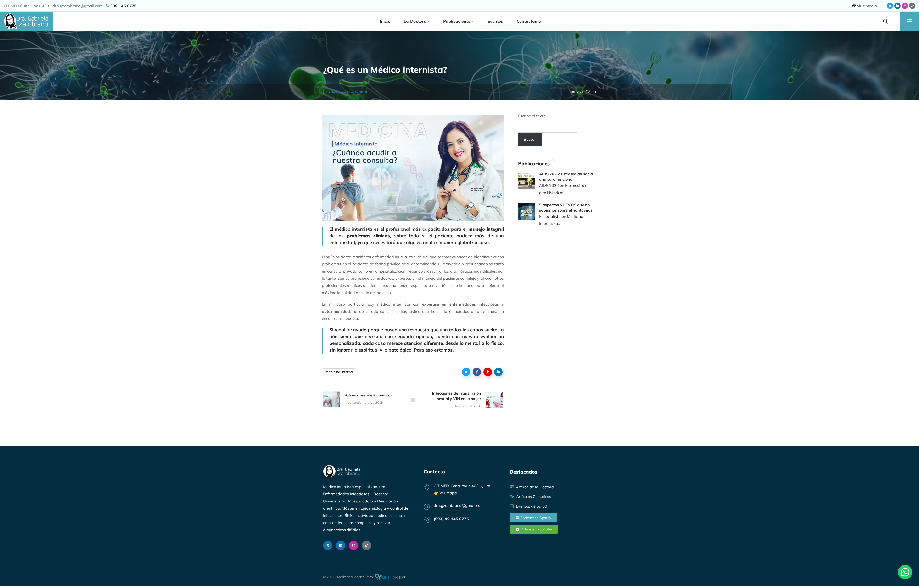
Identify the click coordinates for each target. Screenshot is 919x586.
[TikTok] (366, 545)
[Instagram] (905, 6)
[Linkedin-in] (897, 6)
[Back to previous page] (413, 400)
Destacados (523, 472)
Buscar (530, 139)
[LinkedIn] (340, 545)
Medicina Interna (339, 372)
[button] (885, 21)
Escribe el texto (531, 115)
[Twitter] (890, 6)
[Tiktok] (912, 6)
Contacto (434, 471)
